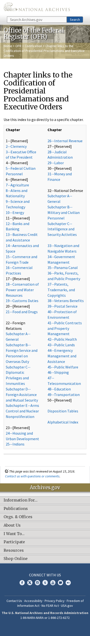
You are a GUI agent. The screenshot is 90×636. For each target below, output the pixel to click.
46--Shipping (58, 372)
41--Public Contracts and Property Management (65, 328)
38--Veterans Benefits (66, 300)
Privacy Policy (55, 601)
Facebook (22, 583)
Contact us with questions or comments (32, 476)
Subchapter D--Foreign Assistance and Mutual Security (22, 395)
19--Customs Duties (22, 300)
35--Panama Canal (63, 267)
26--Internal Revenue (65, 140)
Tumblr (45, 583)
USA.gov (67, 605)
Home (8, 46)
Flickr (68, 583)
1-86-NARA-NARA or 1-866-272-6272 (45, 617)
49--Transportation (64, 394)
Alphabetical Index (63, 422)
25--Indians (15, 444)
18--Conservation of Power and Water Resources (22, 290)
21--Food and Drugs (22, 311)
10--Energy (15, 212)
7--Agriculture (17, 185)
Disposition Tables (63, 411)
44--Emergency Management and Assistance (62, 356)
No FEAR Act (50, 605)
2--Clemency (16, 146)
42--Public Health (62, 339)
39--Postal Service (63, 306)
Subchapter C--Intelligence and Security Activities (62, 229)
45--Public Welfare (63, 367)
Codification (33, 46)
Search (75, 19)
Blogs (60, 583)
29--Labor (56, 162)
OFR (18, 46)
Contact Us (14, 601)
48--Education (59, 389)
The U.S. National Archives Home (37, 7)
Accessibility (33, 601)
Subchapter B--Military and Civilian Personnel (64, 212)
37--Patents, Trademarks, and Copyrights (61, 290)
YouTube (53, 583)
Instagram (37, 583)
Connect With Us (45, 574)
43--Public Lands (61, 344)
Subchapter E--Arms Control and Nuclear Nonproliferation (22, 411)
